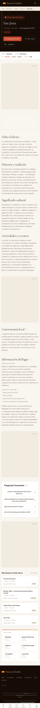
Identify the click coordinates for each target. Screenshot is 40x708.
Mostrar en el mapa (13, 39)
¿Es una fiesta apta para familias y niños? (17, 512)
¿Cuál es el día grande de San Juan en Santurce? (19, 492)
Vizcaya (16, 8)
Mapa (3, 677)
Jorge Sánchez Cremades (27, 702)
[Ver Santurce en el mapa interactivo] (20, 122)
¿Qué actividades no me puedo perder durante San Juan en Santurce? (19, 500)
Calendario (10, 677)
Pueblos (4, 680)
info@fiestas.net (20, 695)
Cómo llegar (31, 39)
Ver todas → (34, 573)
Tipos (35, 677)
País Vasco (9, 8)
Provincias (28, 677)
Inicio (3, 8)
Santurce (22, 8)
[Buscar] (35, 3)
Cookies (4, 685)
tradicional (7, 56)
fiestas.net (26, 693)
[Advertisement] (20, 87)
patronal (19, 56)
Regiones (19, 677)
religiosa (14, 56)
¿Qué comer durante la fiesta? (13, 506)
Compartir (11, 44)
